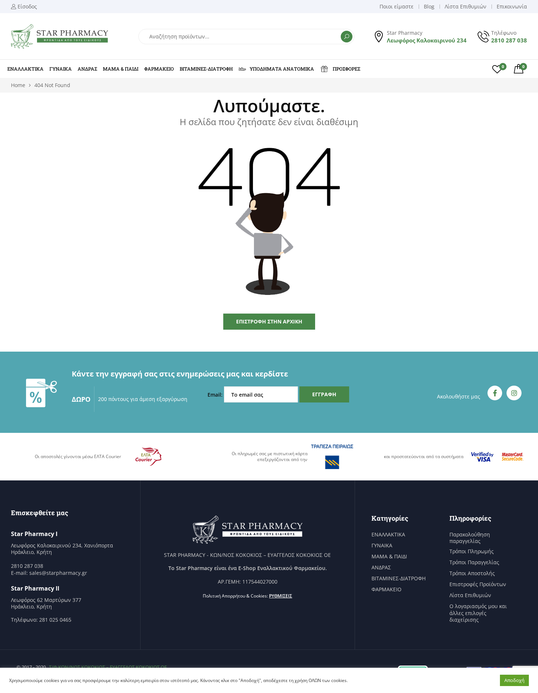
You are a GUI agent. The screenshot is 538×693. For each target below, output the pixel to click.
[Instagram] (514, 393)
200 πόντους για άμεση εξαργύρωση (142, 399)
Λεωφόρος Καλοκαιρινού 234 (427, 40)
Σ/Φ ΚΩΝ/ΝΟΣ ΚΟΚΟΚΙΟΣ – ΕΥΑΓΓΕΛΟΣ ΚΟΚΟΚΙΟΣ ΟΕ (108, 667)
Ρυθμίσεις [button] (280, 596)
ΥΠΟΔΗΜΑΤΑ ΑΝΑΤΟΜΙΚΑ (282, 68)
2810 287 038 (509, 40)
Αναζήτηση (346, 36)
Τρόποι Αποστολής (472, 573)
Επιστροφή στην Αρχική (269, 321)
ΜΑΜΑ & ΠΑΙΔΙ (120, 68)
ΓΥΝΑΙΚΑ (60, 68)
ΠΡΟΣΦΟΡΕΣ (346, 68)
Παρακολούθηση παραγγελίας (469, 537)
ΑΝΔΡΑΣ (87, 68)
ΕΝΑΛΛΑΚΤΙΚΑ (25, 68)
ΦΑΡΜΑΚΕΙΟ (159, 68)
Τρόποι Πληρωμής (471, 551)
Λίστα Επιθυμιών (470, 595)
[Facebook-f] (494, 393)
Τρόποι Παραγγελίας (474, 562)
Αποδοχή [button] (514, 680)
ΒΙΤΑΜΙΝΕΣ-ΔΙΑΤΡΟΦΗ (206, 68)
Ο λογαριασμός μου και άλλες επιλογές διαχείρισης (478, 613)
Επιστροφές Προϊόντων (477, 584)
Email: (216, 394)
